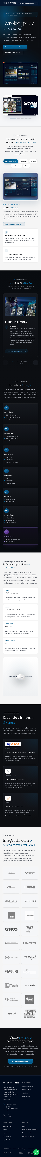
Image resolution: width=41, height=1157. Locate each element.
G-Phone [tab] (24, 161)
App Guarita (7, 1140)
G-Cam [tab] (33, 161)
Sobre (24, 1126)
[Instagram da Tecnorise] (5, 1116)
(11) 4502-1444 (11, 1104)
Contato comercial (28, 1136)
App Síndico (7, 1136)
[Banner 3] (22, 118)
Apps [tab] (27, 166)
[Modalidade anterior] (5, 362)
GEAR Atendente (27, 1086)
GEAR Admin (26, 1090)
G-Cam (5, 1129)
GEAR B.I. (25, 1093)
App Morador (7, 1133)
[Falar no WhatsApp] (36, 1152)
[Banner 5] (29, 118)
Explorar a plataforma (13, 53)
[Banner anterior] (6, 105)
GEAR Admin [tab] (16, 166)
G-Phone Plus (7, 1126)
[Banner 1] (11, 118)
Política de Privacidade (29, 1129)
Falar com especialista (27, 3)
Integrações (26, 1096)
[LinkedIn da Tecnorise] (10, 1116)
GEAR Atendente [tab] (10, 161)
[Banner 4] (26, 118)
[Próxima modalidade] (35, 362)
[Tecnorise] (9, 3)
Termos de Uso (27, 1133)
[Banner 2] (17, 118)
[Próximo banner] (35, 105)
